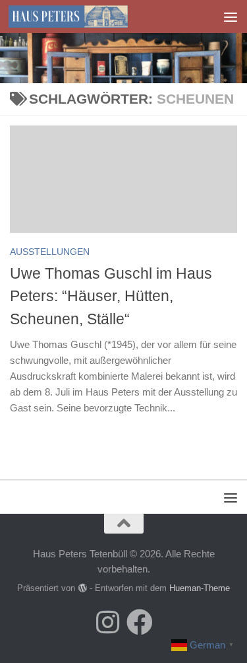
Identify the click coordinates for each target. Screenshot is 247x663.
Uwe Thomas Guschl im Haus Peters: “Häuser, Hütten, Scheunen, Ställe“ (111, 296)
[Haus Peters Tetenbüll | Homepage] (88, 16)
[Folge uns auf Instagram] (108, 622)
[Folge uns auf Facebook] (139, 622)
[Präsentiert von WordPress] (82, 588)
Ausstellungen (50, 251)
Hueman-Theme (199, 588)
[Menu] (230, 16)
